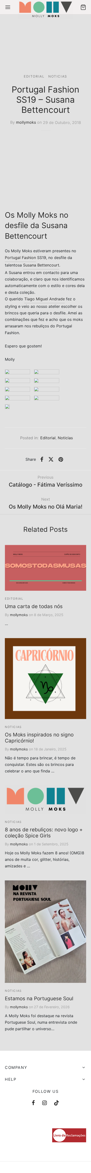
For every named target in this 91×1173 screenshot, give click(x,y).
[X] (51, 459)
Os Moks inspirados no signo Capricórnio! (39, 738)
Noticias (57, 76)
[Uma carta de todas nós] (45, 568)
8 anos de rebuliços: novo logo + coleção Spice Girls (44, 833)
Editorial (34, 76)
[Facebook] (42, 459)
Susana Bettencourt (41, 265)
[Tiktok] (56, 1103)
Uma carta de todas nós (34, 606)
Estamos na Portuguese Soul (39, 998)
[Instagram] (44, 1103)
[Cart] (83, 7)
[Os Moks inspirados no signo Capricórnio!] (45, 678)
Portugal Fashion (20, 257)
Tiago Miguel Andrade (44, 298)
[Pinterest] (61, 459)
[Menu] (8, 7)
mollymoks (26, 122)
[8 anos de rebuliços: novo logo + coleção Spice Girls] (45, 799)
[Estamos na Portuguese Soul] (45, 931)
